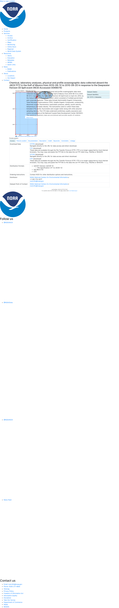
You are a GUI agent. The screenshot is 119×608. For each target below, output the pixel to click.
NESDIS (6, 607)
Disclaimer (7, 598)
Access (9, 36)
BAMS (9, 69)
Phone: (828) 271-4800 (12, 586)
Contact (6, 80)
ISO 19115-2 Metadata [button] (94, 97)
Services (7, 33)
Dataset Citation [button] (92, 92)
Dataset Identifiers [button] (93, 94)
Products (7, 31)
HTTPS (32, 144)
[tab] (12, 141)
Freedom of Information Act (13, 593)
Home (6, 29)
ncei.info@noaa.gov (37, 181)
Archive (10, 38)
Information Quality (10, 595)
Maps (9, 42)
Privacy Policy (9, 591)
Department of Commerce (13, 602)
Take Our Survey (9, 600)
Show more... (30, 117)
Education (11, 58)
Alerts (9, 56)
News (6, 67)
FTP (31, 148)
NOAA (6, 604)
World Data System (14, 51)
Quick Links (11, 65)
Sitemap (6, 589)
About (6, 73)
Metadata (10, 60)
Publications (11, 71)
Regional (10, 49)
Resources (7, 53)
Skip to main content (7, 1)
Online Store (11, 47)
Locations (10, 76)
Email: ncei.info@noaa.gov (13, 584)
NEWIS (9, 62)
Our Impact (11, 78)
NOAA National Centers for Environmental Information (49, 177)
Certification (11, 40)
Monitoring (11, 44)
